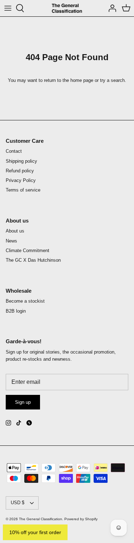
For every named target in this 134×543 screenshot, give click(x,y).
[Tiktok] (18, 422)
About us (15, 231)
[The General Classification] (67, 8)
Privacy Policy (21, 180)
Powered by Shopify (81, 519)
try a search (112, 80)
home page (81, 80)
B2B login (16, 311)
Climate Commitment (27, 250)
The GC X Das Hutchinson (33, 260)
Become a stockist (25, 301)
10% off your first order (35, 532)
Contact (14, 151)
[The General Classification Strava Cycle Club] (29, 422)
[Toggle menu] (8, 8)
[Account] (110, 8)
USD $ (17, 502)
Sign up (23, 402)
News (11, 241)
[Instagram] (8, 422)
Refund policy (20, 170)
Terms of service (23, 190)
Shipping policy (21, 161)
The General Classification (40, 519)
